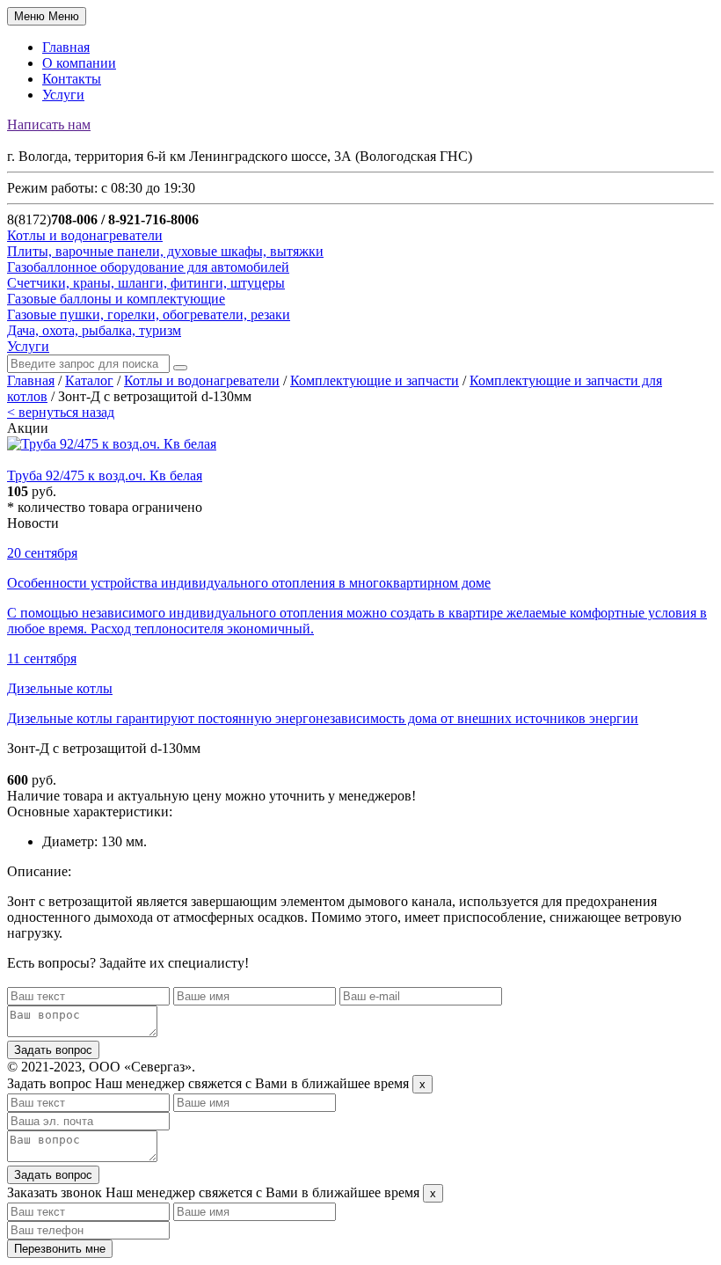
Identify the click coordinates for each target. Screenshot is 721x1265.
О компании (79, 62)
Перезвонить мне (60, 1248)
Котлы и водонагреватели (202, 380)
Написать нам (49, 124)
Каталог (89, 380)
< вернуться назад (60, 412)
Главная (66, 47)
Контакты (71, 78)
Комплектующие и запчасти (374, 380)
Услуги (63, 94)
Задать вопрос (53, 1050)
